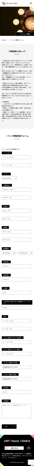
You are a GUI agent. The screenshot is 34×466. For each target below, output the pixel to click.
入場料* (5, 288)
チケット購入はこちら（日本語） (12, 338)
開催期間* (6, 248)
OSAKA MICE (16, 456)
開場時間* (6, 262)
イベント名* (6, 153)
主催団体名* (6, 185)
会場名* (5, 206)
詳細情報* (6, 401)
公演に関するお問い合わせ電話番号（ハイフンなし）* (16, 302)
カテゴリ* (6, 174)
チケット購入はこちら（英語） (12, 349)
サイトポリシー (13, 458)
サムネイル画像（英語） (10, 374)
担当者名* (6, 388)
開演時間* (6, 275)
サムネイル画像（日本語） (10, 363)
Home (4, 40)
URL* (4, 316)
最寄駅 (5, 227)
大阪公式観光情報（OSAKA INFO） (13, 454)
